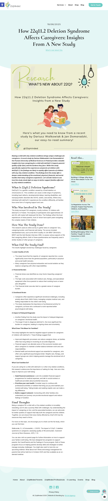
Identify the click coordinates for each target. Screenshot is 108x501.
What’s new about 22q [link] (54, 50)
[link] (2, 5)
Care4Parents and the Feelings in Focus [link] (34, 442)
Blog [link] (82, 5)
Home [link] (15, 480)
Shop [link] (77, 5)
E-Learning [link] (71, 480)
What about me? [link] (31, 449)
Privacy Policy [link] (54, 492)
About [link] (70, 5)
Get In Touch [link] (95, 5)
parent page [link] (31, 437)
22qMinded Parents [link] (34, 480)
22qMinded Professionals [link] (55, 480)
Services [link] (60, 5)
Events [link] (80, 480)
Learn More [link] (75, 184)
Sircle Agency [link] (70, 495)
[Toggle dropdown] (65, 5)
